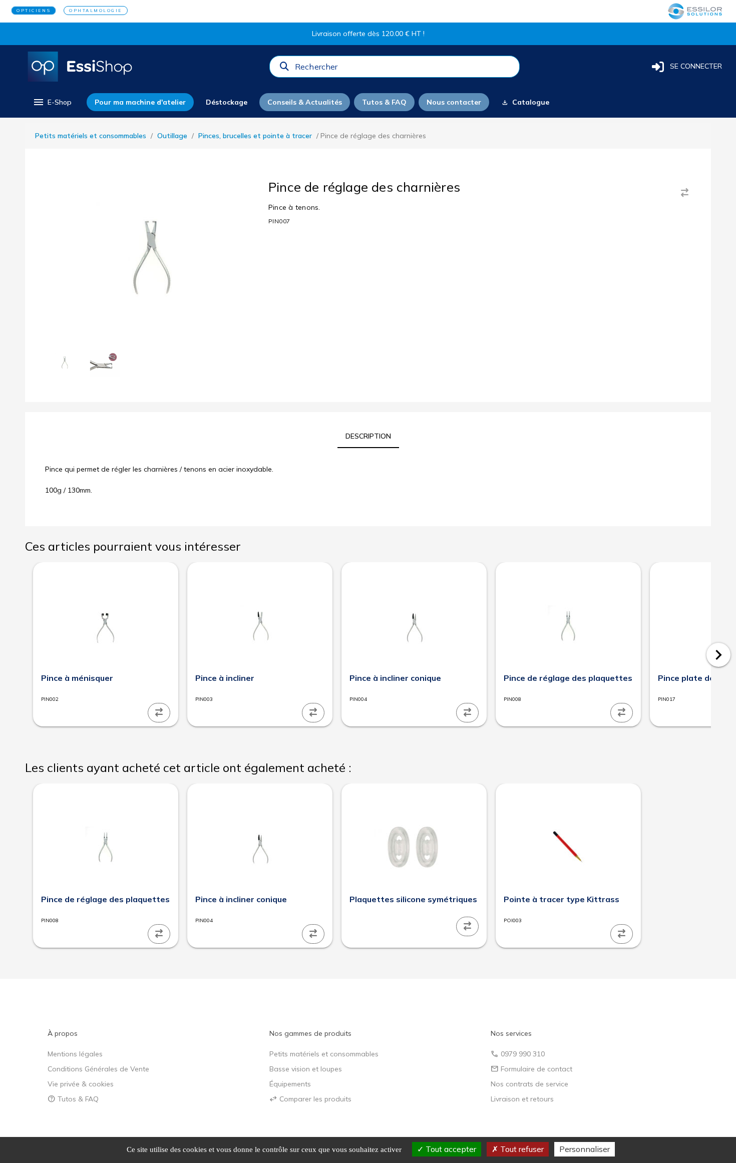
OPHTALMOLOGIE (95, 10)
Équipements (290, 1083)
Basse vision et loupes (305, 1068)
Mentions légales (75, 1053)
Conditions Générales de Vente (98, 1068)
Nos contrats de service (529, 1083)
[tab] (368, 436)
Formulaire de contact (531, 1069)
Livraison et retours (522, 1098)
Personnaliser (584, 1149)
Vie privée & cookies (81, 1083)
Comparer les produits (310, 1099)
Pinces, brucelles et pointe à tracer (255, 135)
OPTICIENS (34, 10)
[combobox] (404, 69)
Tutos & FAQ (73, 1099)
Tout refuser (521, 1149)
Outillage (172, 135)
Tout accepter (450, 1149)
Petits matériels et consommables (90, 135)
